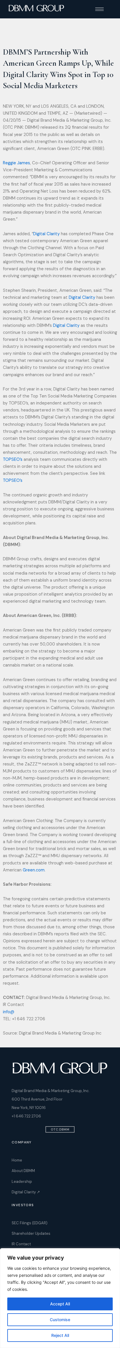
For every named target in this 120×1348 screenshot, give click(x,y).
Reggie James (16, 163)
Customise (60, 1319)
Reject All (60, 1335)
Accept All (60, 1303)
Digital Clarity (46, 234)
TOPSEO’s (12, 459)
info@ (8, 1012)
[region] (60, 1298)
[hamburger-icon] (99, 9)
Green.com (34, 870)
